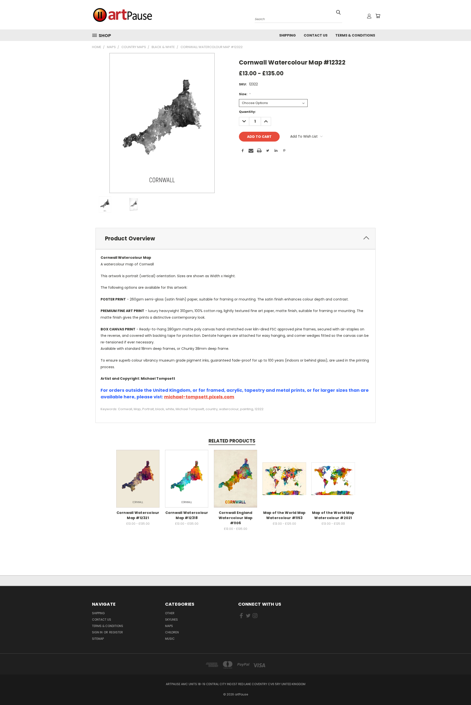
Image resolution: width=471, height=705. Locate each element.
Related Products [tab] (232, 441)
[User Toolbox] (369, 15)
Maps (169, 626)
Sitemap (98, 639)
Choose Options (138, 478)
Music (170, 639)
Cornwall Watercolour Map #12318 (186, 515)
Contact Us (315, 35)
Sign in (97, 632)
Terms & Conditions (355, 35)
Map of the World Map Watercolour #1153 (284, 515)
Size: (245, 94)
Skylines (171, 619)
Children (172, 632)
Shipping (287, 35)
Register (116, 632)
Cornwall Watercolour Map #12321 (138, 515)
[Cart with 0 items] (377, 15)
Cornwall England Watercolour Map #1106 (236, 517)
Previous (458, 690)
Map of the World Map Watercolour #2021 (333, 515)
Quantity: (247, 111)
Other (169, 613)
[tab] (235, 238)
